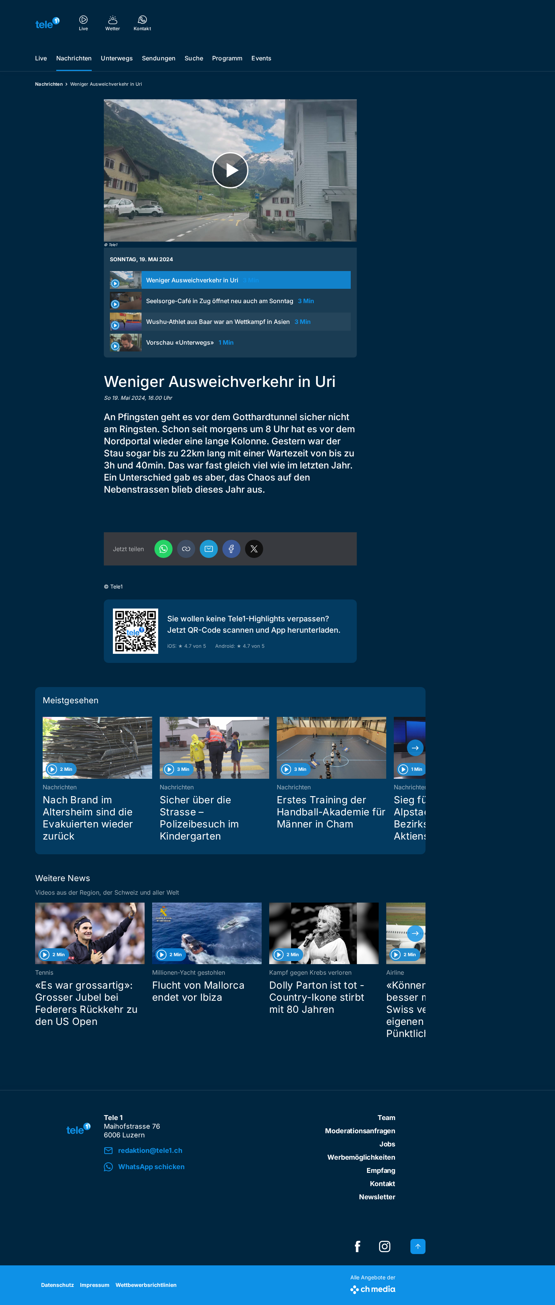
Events (261, 58)
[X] (254, 549)
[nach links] (45, 748)
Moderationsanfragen (360, 1131)
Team (386, 1118)
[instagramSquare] (384, 1246)
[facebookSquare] (357, 1246)
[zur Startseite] (47, 23)
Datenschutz (57, 1285)
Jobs (387, 1144)
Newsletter (377, 1197)
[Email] (209, 549)
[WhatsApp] (163, 549)
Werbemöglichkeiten (361, 1157)
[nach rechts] (415, 748)
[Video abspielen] (230, 170)
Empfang (381, 1170)
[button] (186, 549)
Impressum (94, 1285)
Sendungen (159, 58)
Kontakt (382, 1184)
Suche (194, 58)
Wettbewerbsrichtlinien (146, 1285)
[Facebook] (231, 549)
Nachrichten (74, 58)
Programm (227, 58)
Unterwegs (117, 58)
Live (41, 58)
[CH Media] (372, 1288)
